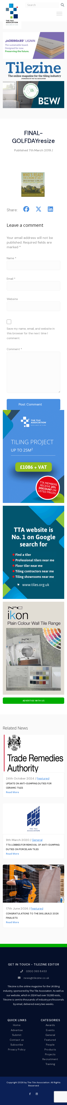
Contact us (17, 1039)
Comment (14, 349)
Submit (16, 1034)
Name (11, 258)
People (50, 1044)
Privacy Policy (16, 1049)
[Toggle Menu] (59, 15)
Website (12, 299)
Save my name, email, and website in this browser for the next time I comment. (31, 333)
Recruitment (50, 1059)
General (37, 840)
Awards (50, 1025)
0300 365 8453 (36, 971)
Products (50, 1049)
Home (16, 1025)
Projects (50, 1054)
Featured (43, 778)
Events (50, 1030)
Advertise (17, 1030)
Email (11, 279)
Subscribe (16, 1044)
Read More (12, 792)
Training (50, 1064)
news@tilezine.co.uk (36, 977)
